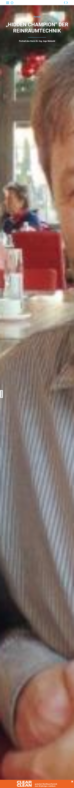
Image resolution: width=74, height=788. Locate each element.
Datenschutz (1, 394)
